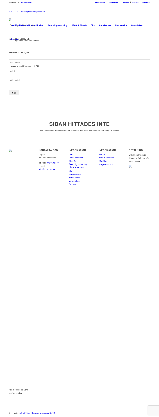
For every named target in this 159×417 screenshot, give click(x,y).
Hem (71, 154)
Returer (102, 154)
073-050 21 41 (26, 2)
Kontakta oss (75, 174)
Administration (25, 413)
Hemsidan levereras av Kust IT (43, 413)
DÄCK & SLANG (76, 167)
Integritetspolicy (106, 164)
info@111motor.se (47, 169)
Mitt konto (146, 2)
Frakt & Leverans (106, 157)
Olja (70, 170)
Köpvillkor (103, 160)
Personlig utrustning (78, 164)
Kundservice (100, 2)
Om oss (135, 2)
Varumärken (113, 2)
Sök (14, 93)
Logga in (125, 2)
